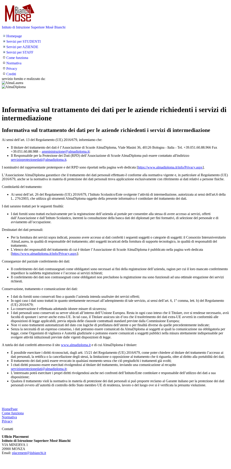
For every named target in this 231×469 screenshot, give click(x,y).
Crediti (11, 74)
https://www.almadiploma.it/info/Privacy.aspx (170, 167)
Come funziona (17, 58)
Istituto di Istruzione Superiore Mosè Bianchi (33, 27)
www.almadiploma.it (76, 345)
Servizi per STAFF (19, 52)
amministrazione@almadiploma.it (65, 151)
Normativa (13, 63)
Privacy (11, 68)
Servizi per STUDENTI (23, 41)
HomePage (10, 409)
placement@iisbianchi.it (29, 453)
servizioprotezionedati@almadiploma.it (38, 160)
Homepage (14, 36)
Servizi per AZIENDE (22, 47)
